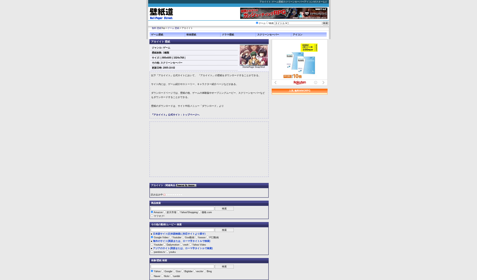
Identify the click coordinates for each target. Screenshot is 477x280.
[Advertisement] (182, 149)
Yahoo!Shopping (188, 212)
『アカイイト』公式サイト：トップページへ (175, 114)
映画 (271, 23)
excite (200, 271)
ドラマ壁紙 (228, 34)
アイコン (297, 34)
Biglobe (188, 271)
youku (172, 252)
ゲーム (262, 23)
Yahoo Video (199, 244)
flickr (166, 276)
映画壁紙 (191, 34)
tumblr (176, 276)
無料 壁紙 (156, 28)
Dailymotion (173, 244)
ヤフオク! (158, 216)
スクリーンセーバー (268, 34)
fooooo (202, 237)
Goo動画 (189, 237)
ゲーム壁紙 (157, 34)
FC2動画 (214, 237)
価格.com (206, 212)
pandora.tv (159, 252)
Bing (209, 271)
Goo (178, 271)
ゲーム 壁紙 (173, 28)
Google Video (161, 237)
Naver (157, 276)
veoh (185, 244)
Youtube (177, 237)
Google (168, 271)
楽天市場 (171, 212)
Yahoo (157, 271)
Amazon (158, 212)
